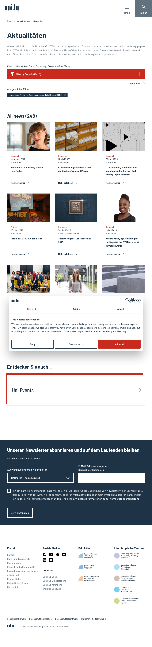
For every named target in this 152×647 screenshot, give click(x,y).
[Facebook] (44, 554)
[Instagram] (57, 554)
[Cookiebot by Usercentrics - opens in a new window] (128, 300)
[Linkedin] (51, 554)
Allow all (119, 344)
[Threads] (44, 560)
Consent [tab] (31, 309)
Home (10, 21)
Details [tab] (76, 309)
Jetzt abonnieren (20, 513)
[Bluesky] (51, 560)
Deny (32, 344)
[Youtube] (64, 554)
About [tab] (120, 309)
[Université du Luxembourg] (12, 8)
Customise (74, 344)
